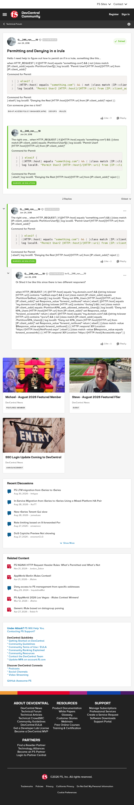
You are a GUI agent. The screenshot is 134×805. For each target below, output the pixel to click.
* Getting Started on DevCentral (25, 640)
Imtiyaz (34, 493)
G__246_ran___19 (28, 39)
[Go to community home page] (25, 14)
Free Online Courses (67, 725)
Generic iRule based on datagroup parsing (39, 608)
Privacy (49, 786)
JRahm (33, 579)
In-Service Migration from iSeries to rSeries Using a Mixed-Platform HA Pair (58, 500)
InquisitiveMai (38, 590)
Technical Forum (14, 24)
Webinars (67, 721)
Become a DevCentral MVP (31, 731)
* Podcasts (13, 668)
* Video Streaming (17, 674)
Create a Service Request (102, 715)
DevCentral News (14, 402)
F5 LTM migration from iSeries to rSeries (37, 490)
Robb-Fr (34, 611)
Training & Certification (67, 728)
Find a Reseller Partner (31, 745)
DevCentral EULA (31, 725)
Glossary (67, 715)
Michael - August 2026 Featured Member (33, 397)
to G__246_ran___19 (75, 273)
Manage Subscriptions (102, 708)
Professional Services (103, 711)
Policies (39, 786)
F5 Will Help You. (25, 628)
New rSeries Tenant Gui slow (30, 511)
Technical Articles (31, 715)
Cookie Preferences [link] (67, 792)
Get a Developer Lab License (31, 728)
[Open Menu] (128, 24)
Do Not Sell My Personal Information (95, 786)
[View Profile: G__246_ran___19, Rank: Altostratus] (11, 41)
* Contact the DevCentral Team (25, 656)
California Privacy (65, 786)
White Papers (67, 711)
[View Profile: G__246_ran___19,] (15, 132)
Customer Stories (67, 718)
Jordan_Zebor (37, 568)
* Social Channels (17, 671)
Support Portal (102, 721)
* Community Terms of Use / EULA (27, 647)
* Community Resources (21, 653)
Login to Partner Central (31, 755)
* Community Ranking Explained (26, 650)
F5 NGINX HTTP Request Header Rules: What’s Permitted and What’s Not (57, 565)
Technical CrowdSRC (31, 718)
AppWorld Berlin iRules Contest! (32, 575)
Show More (69, 543)
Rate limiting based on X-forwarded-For (37, 522)
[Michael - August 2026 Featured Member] (34, 375)
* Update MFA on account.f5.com (26, 659)
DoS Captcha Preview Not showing (34, 533)
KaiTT (33, 504)
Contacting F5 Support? (21, 631)
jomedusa (36, 515)
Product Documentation (67, 708)
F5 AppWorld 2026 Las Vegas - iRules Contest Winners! (46, 597)
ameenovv (35, 526)
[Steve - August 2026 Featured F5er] (100, 375)
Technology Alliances (31, 748)
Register (114, 14)
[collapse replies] (4, 209)
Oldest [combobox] (126, 199)
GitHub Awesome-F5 (19, 680)
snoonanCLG (36, 537)
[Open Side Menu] (5, 14)
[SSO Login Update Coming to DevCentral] (34, 435)
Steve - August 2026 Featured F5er (96, 397)
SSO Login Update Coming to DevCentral (33, 457)
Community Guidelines (31, 721)
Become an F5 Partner (31, 752)
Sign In (126, 14)
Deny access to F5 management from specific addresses (47, 586)
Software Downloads (103, 718)
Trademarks (27, 786)
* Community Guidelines (21, 643)
